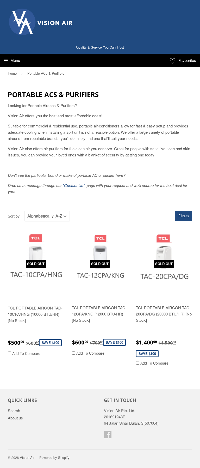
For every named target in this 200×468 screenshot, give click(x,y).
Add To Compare (25, 353)
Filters (183, 215)
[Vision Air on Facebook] (108, 435)
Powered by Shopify (54, 457)
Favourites (182, 60)
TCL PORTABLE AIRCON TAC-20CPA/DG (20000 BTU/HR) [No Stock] (164, 314)
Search (14, 410)
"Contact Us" (74, 185)
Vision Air (27, 457)
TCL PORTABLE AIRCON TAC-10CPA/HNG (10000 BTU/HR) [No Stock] (35, 314)
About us (15, 417)
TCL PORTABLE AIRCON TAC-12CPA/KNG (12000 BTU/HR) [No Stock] (99, 314)
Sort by (14, 216)
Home (12, 73)
